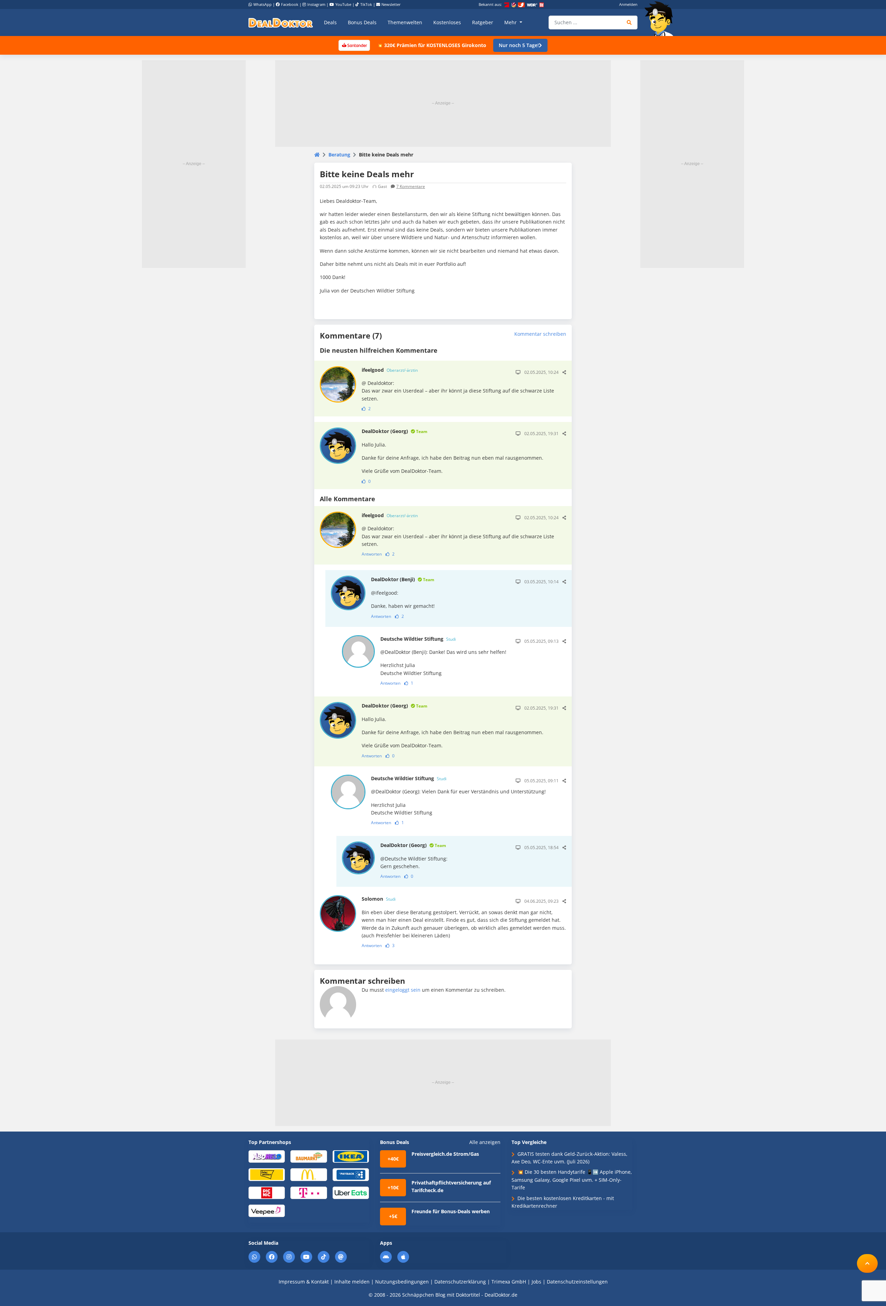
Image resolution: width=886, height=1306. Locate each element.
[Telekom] (308, 1192)
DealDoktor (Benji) (402, 579)
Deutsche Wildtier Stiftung (418, 639)
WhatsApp (262, 4)
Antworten (372, 554)
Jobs (536, 1281)
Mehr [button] (511, 22)
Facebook (289, 4)
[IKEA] (350, 1156)
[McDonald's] (308, 1174)
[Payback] (350, 1174)
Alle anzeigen (484, 1142)
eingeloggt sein (403, 990)
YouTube (343, 4)
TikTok (366, 4)
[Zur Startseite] (661, 18)
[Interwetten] (266, 1174)
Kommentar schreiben (540, 334)
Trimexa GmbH (508, 1281)
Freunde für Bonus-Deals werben (451, 1211)
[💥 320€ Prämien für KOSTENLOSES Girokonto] (354, 45)
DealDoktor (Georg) (394, 431)
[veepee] (266, 1210)
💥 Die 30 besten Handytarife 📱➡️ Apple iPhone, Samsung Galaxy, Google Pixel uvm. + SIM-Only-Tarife (572, 1180)
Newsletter (391, 4)
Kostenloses (447, 22)
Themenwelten (405, 22)
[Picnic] (266, 1192)
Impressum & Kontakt (304, 1281)
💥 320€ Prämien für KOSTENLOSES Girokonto (431, 45)
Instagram (316, 4)
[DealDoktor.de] (280, 22)
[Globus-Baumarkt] (308, 1156)
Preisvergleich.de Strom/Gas (445, 1154)
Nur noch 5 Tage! (519, 45)
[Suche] (629, 22)
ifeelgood (390, 370)
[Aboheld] (266, 1156)
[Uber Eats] (350, 1192)
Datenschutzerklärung (460, 1281)
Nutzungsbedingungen (402, 1281)
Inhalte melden (352, 1281)
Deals (330, 22)
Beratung (339, 154)
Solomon (379, 898)
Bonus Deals (362, 22)
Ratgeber (482, 22)
